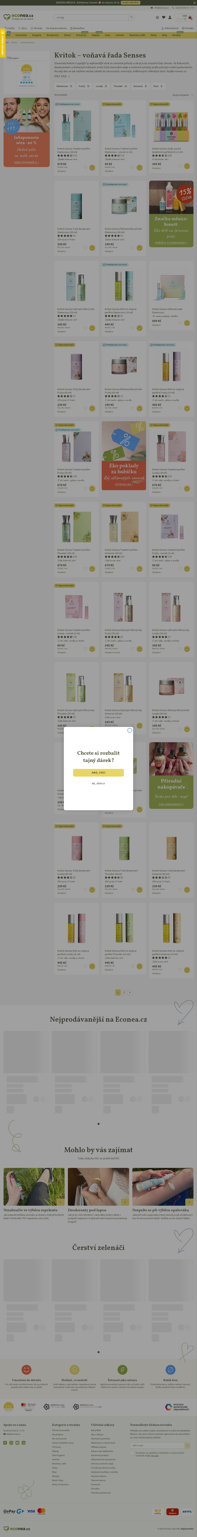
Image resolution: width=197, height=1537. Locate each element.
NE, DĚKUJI (98, 783)
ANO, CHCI (98, 773)
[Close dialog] (130, 730)
